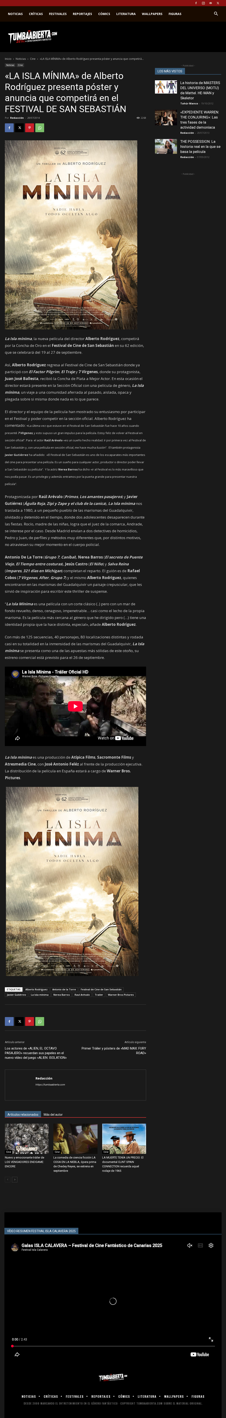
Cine (33, 59)
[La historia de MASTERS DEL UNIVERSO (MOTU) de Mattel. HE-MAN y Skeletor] (166, 87)
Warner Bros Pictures (121, 994)
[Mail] (210, 3)
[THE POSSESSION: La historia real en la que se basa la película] (166, 146)
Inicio (8, 59)
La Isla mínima (40, 994)
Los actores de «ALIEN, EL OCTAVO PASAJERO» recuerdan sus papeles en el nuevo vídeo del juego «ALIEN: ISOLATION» (36, 1053)
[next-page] (14, 1179)
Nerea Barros (61, 994)
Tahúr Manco (189, 103)
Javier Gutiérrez (16, 994)
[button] (216, 14)
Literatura (126, 14)
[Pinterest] (29, 127)
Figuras (175, 14)
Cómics (104, 14)
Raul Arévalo (82, 994)
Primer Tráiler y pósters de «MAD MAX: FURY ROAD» (114, 1050)
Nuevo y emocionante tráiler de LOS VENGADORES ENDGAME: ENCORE (24, 1162)
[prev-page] (7, 1179)
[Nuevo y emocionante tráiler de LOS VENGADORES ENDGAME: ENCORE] (27, 1139)
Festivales (58, 14)
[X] (218, 3)
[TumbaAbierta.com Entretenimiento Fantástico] (113, 1377)
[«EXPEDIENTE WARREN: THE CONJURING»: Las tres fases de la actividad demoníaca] (166, 117)
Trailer (99, 994)
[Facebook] (196, 3)
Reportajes (82, 14)
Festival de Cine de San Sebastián (101, 989)
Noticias (15, 14)
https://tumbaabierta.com (50, 1084)
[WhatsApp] (39, 127)
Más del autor (53, 1114)
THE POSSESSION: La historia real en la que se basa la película (200, 146)
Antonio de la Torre (64, 989)
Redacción (17, 117)
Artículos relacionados (23, 1114)
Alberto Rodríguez (36, 989)
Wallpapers (152, 14)
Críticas (36, 14)
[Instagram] (203, 3)
